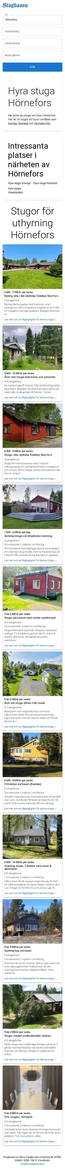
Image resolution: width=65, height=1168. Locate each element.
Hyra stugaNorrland (45, 183)
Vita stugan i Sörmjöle (18, 1116)
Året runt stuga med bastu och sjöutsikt (29, 377)
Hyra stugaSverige (19, 183)
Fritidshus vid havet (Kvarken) (23, 784)
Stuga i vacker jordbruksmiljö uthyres (27, 1035)
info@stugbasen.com (32, 1163)
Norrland (23, 123)
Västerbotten (42, 123)
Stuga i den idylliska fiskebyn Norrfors (28, 454)
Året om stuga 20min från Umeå (24, 703)
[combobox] (30, 19)
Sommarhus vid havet (17, 950)
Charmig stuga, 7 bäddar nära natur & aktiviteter (28, 867)
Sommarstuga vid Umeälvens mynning (28, 536)
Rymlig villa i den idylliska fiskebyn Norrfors (31, 296)
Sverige (12, 123)
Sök (32, 67)
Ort (6, 15)
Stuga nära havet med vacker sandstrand (30, 617)
